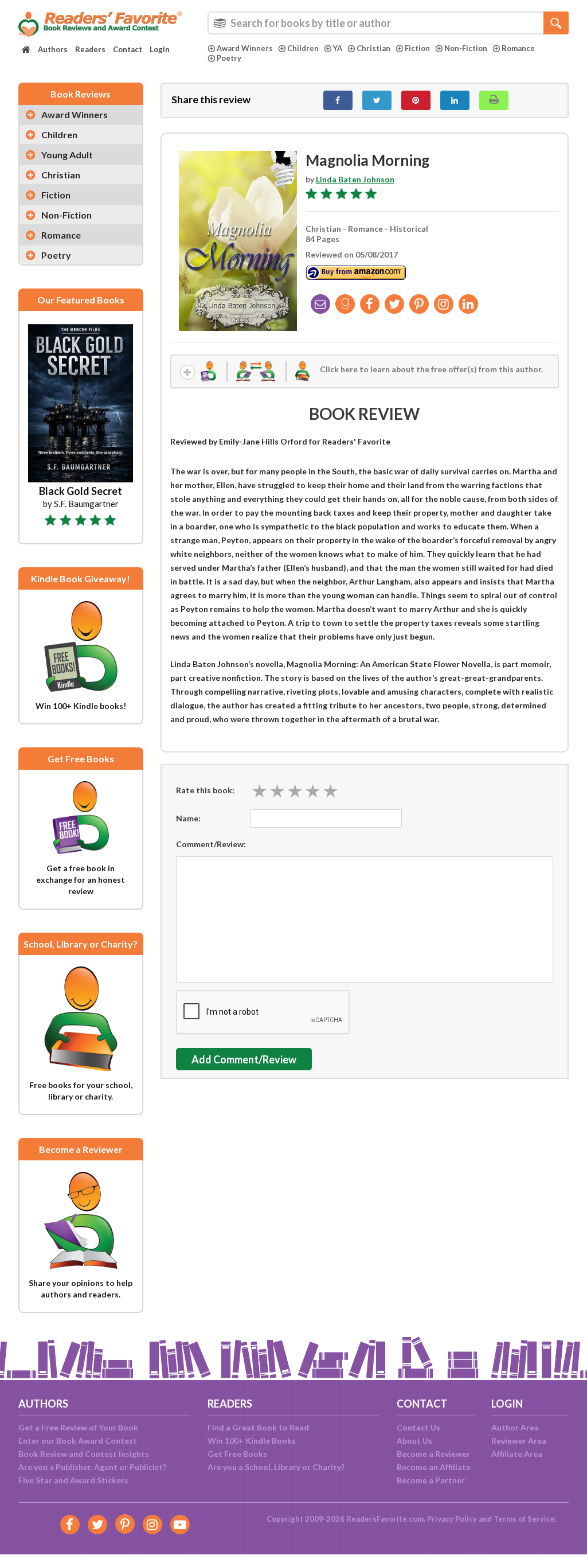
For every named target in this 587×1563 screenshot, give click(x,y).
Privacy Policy (452, 1518)
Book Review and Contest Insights (83, 1454)
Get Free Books (237, 1454)
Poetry (229, 58)
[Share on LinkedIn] (454, 100)
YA (337, 48)
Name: (188, 818)
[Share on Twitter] (377, 100)
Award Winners (245, 48)
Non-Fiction (465, 48)
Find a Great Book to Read (258, 1427)
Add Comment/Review (243, 1059)
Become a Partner (431, 1480)
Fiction (417, 48)
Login (160, 49)
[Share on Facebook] (338, 100)
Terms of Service (524, 1518)
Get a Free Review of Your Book (78, 1427)
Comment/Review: (211, 844)
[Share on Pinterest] (416, 100)
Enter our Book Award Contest (77, 1440)
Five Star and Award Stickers (73, 1480)
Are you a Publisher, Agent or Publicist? (92, 1467)
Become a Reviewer (433, 1454)
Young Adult (67, 154)
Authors (53, 49)
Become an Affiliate (434, 1467)
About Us (414, 1440)
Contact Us (418, 1427)
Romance (518, 48)
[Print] (493, 100)
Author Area (515, 1427)
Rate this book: (205, 790)
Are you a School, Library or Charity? (276, 1467)
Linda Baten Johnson (355, 179)
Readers (90, 49)
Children (303, 48)
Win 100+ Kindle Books (252, 1440)
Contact (127, 49)
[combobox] (388, 23)
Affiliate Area (516, 1454)
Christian (373, 48)
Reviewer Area (518, 1440)
